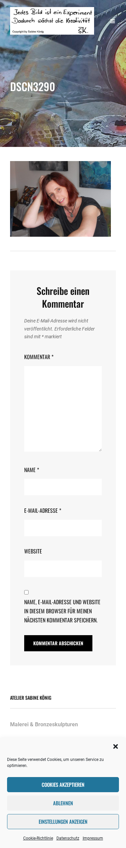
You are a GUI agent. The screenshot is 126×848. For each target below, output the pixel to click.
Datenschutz (67, 838)
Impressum (93, 838)
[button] (115, 746)
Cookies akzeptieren (63, 784)
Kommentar (38, 357)
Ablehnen (63, 803)
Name (31, 470)
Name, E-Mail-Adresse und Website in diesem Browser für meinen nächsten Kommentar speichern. (62, 611)
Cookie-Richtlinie (38, 838)
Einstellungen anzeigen (63, 821)
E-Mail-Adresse (42, 510)
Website (33, 551)
